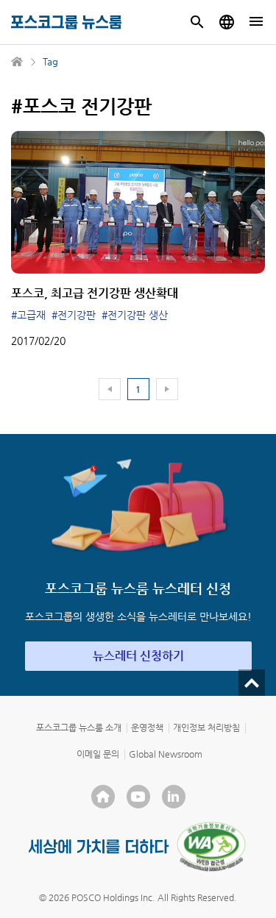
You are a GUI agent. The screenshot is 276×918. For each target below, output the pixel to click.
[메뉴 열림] (256, 22)
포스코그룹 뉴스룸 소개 (78, 727)
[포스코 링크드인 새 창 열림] (173, 796)
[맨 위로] (251, 682)
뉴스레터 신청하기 (138, 656)
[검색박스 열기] (197, 22)
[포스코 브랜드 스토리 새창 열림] (99, 846)
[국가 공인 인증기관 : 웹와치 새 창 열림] (211, 846)
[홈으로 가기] (17, 61)
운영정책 (147, 727)
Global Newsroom (165, 754)
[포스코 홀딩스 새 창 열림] (103, 796)
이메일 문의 (98, 754)
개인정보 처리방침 (206, 727)
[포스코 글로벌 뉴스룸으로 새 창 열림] (227, 22)
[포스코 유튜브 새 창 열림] (138, 796)
